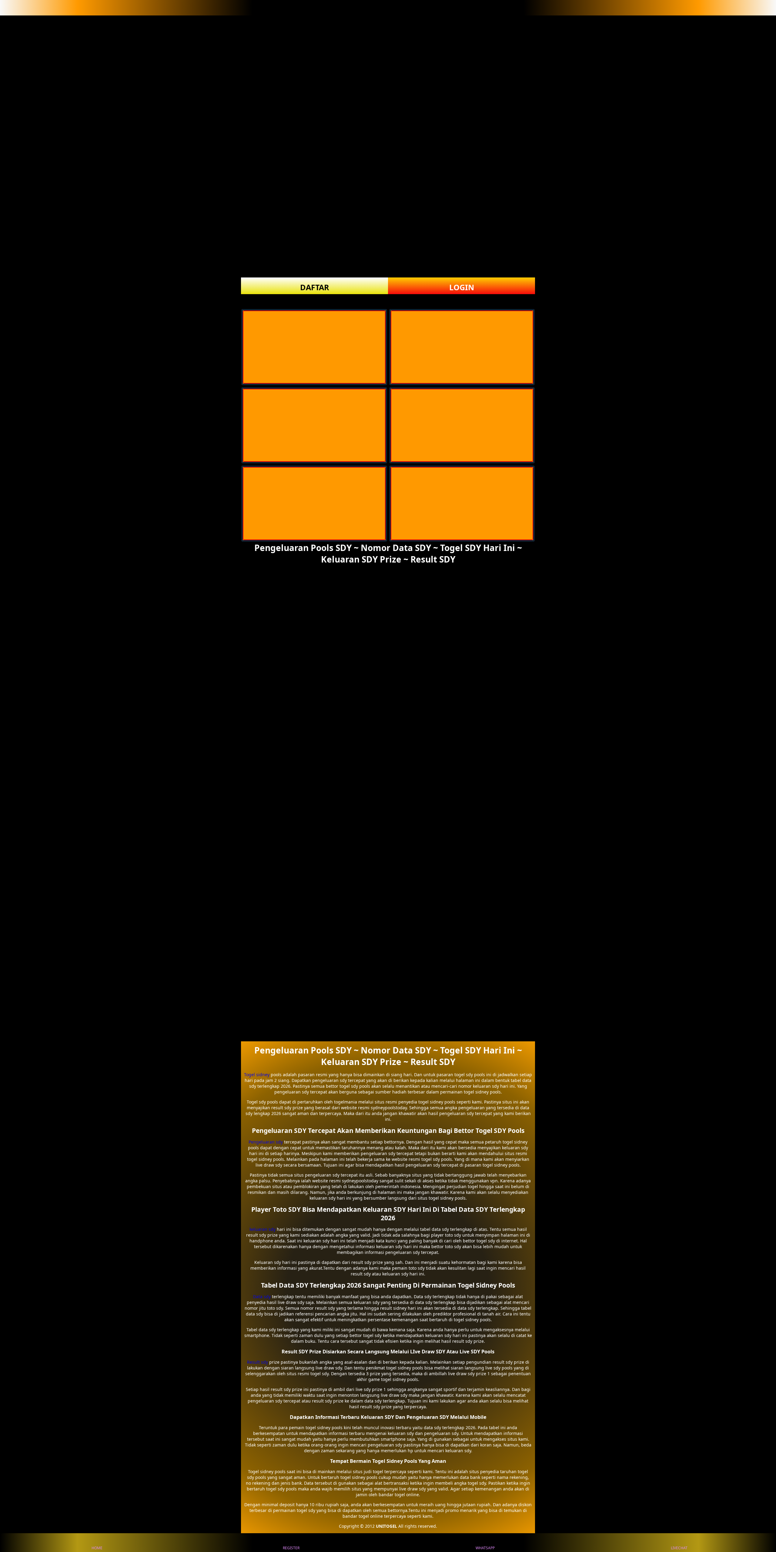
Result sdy (257, 1362)
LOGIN (461, 287)
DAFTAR (314, 287)
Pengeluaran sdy (266, 1142)
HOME (97, 1547)
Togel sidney (256, 1074)
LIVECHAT (679, 1547)
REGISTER (291, 1547)
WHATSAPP (485, 1547)
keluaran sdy (262, 1229)
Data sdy (262, 1296)
